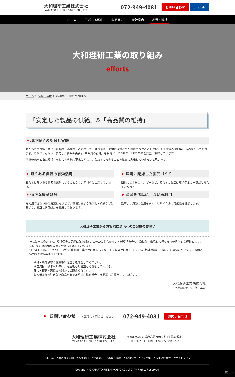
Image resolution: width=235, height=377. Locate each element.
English (199, 7)
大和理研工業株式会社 (66, 7)
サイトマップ (183, 358)
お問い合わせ (175, 7)
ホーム (72, 19)
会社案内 (138, 19)
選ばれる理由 (94, 19)
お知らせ (131, 358)
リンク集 (145, 358)
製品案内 (117, 19)
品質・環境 (160, 19)
